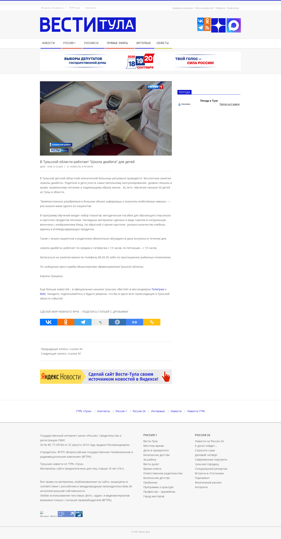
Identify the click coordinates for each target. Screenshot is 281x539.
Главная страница (182, 7)
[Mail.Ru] (117, 322)
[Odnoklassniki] (207, 21)
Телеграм (158, 289)
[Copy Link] (151, 322)
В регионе (233, 7)
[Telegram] (200, 27)
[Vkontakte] (200, 21)
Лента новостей (204, 7)
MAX (43, 294)
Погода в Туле (209, 100)
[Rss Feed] (207, 27)
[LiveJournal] (100, 322)
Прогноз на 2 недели (230, 104)
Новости (220, 7)
